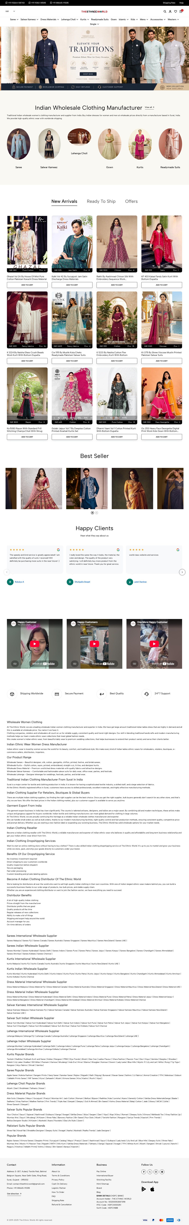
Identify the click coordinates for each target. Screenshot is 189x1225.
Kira (79, 1078)
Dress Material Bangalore (18, 1000)
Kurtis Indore (56, 974)
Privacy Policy (58, 1180)
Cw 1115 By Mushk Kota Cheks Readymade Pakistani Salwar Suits (69, 353)
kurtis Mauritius (83, 964)
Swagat (66, 1114)
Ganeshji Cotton (135, 1098)
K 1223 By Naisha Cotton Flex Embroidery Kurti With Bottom (112, 353)
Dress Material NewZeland (149, 987)
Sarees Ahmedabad (163, 951)
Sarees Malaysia (14, 940)
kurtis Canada (38, 964)
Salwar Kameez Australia (81, 1010)
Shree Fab (11, 1130)
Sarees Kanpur (112, 951)
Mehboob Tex (158, 1114)
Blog (98, 1192)
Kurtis (83, 19)
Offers (131, 201)
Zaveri (80, 1120)
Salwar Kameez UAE (16, 1013)
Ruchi (92, 1078)
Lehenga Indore (64, 1046)
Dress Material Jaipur (142, 997)
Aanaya (67, 1147)
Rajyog (98, 1075)
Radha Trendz (89, 1130)
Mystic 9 (141, 1062)
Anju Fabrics (21, 1065)
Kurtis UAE (113, 964)
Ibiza (86, 1114)
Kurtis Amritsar (173, 974)
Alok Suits (11, 1098)
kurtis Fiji (26, 964)
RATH (53, 1144)
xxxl (72, 418)
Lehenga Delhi (49, 1046)
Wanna (87, 1062)
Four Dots (89, 1117)
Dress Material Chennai (135, 1000)
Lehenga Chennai (68, 1049)
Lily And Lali (132, 1140)
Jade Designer (103, 1130)
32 (165, 418)
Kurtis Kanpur (107, 974)
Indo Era (72, 1062)
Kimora (146, 1114)
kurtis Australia (52, 964)
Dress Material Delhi (62, 997)
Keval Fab (21, 1130)
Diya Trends (74, 1059)
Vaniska (154, 1059)
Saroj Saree (53, 1075)
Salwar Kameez (28, 19)
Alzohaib (42, 1120)
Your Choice (12, 1114)
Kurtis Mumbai (13, 974)
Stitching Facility (104, 1180)
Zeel (16, 1088)
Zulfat (165, 1101)
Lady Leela (121, 1062)
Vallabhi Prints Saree (17, 1078)
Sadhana (10, 1101)
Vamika (39, 1065)
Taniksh (10, 1059)
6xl (92, 418)
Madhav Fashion (37, 1101)
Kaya (147, 1059)
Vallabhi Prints (30, 1147)
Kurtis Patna (81, 974)
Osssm (112, 1062)
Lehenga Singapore (78, 1036)
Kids (133, 19)
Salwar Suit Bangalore (159, 1023)
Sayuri (22, 1114)
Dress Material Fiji (37, 987)
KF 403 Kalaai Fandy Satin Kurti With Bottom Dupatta (159, 277)
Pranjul (47, 1098)
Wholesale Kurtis (14, 765)
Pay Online (101, 1171)
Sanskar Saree (66, 1075)
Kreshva (18, 1147)
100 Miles (36, 1062)
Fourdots (58, 1120)
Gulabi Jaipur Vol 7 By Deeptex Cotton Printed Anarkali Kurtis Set (71, 429)
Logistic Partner (59, 1188)
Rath (92, 1075)
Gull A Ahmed (91, 1101)
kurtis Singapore (67, 964)
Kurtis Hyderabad (29, 974)
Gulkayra (50, 1114)
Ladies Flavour (104, 1059)
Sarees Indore (59, 951)
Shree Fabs (51, 1117)
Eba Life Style (70, 1120)
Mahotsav (169, 1075)
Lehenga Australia (60, 1036)
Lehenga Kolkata (51, 1049)
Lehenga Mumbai (14, 1046)
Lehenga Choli (68, 19)
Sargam (93, 1114)
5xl (86, 418)
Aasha (69, 1130)
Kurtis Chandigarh (139, 974)
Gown (114, 19)
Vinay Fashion (22, 1101)
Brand (99, 1188)
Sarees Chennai (44, 954)
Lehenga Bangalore (140, 1046)
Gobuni (178, 1075)
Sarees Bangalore (127, 951)
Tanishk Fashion (109, 1117)
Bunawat (106, 1075)
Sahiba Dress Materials (155, 1098)
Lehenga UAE (132, 1036)
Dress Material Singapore (102, 987)
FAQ (53, 1196)
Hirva (80, 1062)
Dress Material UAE (171, 987)
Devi (142, 1059)
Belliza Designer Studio (17, 1120)
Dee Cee (93, 1059)
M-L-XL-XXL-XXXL (116, 342)
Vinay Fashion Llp (172, 1114)
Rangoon (58, 1059)
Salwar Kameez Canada (58, 1010)
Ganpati (71, 1101)
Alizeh (84, 1059)
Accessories (156, 19)
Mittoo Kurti (133, 1144)
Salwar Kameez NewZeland (154, 1010)
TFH (161, 1075)
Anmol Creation (151, 1075)
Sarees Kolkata (29, 954)
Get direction (13, 1194)
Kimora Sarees (69, 1078)
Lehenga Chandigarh (160, 1046)
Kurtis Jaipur (93, 974)
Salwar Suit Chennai (98, 1026)
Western (172, 19)
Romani (79, 1098)
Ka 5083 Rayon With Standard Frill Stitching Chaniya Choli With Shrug (24, 429)
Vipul (99, 1078)
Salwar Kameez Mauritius (129, 1010)
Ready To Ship (101, 201)
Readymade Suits (100, 19)
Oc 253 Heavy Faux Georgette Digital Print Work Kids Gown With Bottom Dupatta (160, 429)
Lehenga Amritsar (35, 1049)
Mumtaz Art (57, 1098)
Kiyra (42, 1078)
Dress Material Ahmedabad (68, 1000)
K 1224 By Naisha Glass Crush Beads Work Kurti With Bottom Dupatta (25, 353)
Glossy (152, 1101)
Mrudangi (63, 1062)
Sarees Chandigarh (145, 951)
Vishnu (41, 1147)
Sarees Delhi (45, 951)
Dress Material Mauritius (126, 987)
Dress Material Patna (122, 997)
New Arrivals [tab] (64, 201)
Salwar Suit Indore (72, 1023)
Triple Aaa (62, 1101)
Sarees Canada (40, 940)
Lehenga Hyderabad (32, 1046)
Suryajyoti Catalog (58, 1140)
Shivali (32, 1065)
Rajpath (84, 1075)
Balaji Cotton (136, 1101)
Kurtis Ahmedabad (156, 974)
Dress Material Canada (57, 987)
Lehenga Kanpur (123, 1046)
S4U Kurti (61, 1144)
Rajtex (77, 1075)
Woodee (172, 1059)
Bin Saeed (103, 1101)
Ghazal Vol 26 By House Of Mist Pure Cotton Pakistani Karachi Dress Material (27, 277)
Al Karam (41, 1117)
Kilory (117, 1114)
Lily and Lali (152, 1062)
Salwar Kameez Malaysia (17, 1010)
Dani (100, 1114)
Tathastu (33, 1088)
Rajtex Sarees (13, 1140)
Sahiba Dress (76, 1114)
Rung (167, 1062)
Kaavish (144, 1117)
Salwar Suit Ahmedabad (39, 1026)
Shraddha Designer (35, 1130)
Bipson (95, 1098)
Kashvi (85, 1078)
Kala (110, 1098)
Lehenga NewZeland (115, 1036)
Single (93, 24)
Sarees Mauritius (88, 940)
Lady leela (121, 1140)
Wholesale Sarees (15, 762)
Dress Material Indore (82, 997)
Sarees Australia (55, 940)
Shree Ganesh (13, 1104)
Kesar (41, 1088)
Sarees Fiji (27, 940)
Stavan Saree (117, 1075)
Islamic (122, 19)
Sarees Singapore (71, 940)
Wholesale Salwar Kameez (18, 771)
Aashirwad (39, 1114)
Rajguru (10, 1147)
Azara (124, 1098)
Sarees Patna (84, 951)
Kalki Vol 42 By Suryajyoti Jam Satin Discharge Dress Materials (69, 277)
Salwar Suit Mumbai (15, 1023)
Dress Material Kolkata (113, 1000)
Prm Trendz (51, 1101)
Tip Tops (175, 1062)
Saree (13, 19)
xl (162, 266)
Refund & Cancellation (62, 1204)
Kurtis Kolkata (13, 977)
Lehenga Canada (43, 1036)
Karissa (54, 1062)
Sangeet (150, 1144)
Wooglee (95, 1062)
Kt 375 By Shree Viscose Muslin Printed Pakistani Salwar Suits (161, 353)
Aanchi (174, 1144)
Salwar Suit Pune (88, 1023)
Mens (143, 19)
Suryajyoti (37, 1098)
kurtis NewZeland (99, 964)
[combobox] (10, 11)
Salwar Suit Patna (105, 1023)
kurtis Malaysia (13, 964)
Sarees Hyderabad (30, 951)
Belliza (87, 1098)
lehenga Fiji (29, 1036)
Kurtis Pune (69, 974)
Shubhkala (23, 1088)
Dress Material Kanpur (163, 997)
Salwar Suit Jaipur (122, 1023)
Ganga (167, 1098)
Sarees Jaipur (98, 951)
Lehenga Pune (79, 1046)
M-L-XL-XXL (27, 342)
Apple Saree (12, 1075)
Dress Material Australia (79, 987)
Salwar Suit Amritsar (60, 1026)
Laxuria (166, 1144)
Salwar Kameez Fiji (38, 1010)
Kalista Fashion (25, 1075)
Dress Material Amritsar (91, 1000)
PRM (66, 1059)
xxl (168, 266)
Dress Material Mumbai (17, 997)
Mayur (29, 1098)
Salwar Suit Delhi (54, 1023)
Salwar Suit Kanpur (140, 1023)
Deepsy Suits (136, 1114)
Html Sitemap (103, 1184)
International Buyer (105, 1175)
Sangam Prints (40, 1075)
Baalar (174, 1098)
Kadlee (27, 1062)
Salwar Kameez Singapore (105, 1010)
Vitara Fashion (118, 1059)
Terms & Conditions (61, 1175)
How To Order (58, 1192)
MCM (159, 1101)
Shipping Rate (58, 1200)
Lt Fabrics (138, 1075)
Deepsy (80, 1101)
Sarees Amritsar (14, 954)
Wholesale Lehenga (15, 774)
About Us (56, 1171)
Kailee (50, 1059)
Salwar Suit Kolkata (79, 1026)
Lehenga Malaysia (14, 1036)
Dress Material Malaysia (17, 987)
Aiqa (111, 1114)
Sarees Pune (71, 951)
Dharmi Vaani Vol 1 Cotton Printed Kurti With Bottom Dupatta (116, 429)
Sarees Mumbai (14, 951)
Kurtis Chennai (27, 977)
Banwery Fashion (65, 1117)
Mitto (161, 1062)
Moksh (10, 1062)
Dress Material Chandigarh (42, 1000)
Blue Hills (132, 1062)
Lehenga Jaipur (108, 1046)
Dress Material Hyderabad (40, 997)
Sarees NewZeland (106, 940)
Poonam (45, 1062)
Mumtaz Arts (12, 1117)
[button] (7, 83)
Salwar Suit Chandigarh (17, 1026)
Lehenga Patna (93, 1046)
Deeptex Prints (41, 1140)
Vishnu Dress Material (119, 1101)
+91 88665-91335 (22, 1188)
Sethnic (128, 1075)
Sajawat (30, 1114)
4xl (79, 418)
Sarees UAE (121, 940)
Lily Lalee (18, 1062)
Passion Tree (132, 1059)
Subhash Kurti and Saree (35, 1059)
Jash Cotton (69, 1098)
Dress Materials (48, 19)
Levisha (116, 1098)
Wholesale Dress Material (18, 768)
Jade (145, 1101)
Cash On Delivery (59, 1184)
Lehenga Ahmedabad (16, 1049)
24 (154, 418)
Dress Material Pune (102, 997)
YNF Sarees (33, 1078)
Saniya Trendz (133, 1117)
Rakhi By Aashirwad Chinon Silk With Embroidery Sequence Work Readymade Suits (115, 277)
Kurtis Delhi (43, 974)
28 (159, 418)
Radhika (18, 1059)
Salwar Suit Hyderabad (36, 1023)
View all (148, 107)
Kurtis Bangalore (122, 974)
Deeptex (163, 1059)
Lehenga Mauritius (96, 1036)
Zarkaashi (50, 1078)
